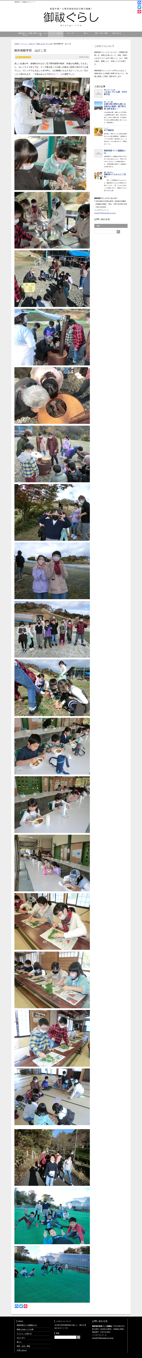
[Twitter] (139, 7)
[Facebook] (139, 2)
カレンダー (71, 33)
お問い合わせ (116, 33)
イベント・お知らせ (56, 33)
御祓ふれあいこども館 (40, 34)
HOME (16, 44)
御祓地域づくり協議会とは (25, 34)
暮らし (86, 33)
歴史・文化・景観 (101, 33)
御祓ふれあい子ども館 (44, 44)
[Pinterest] (139, 11)
